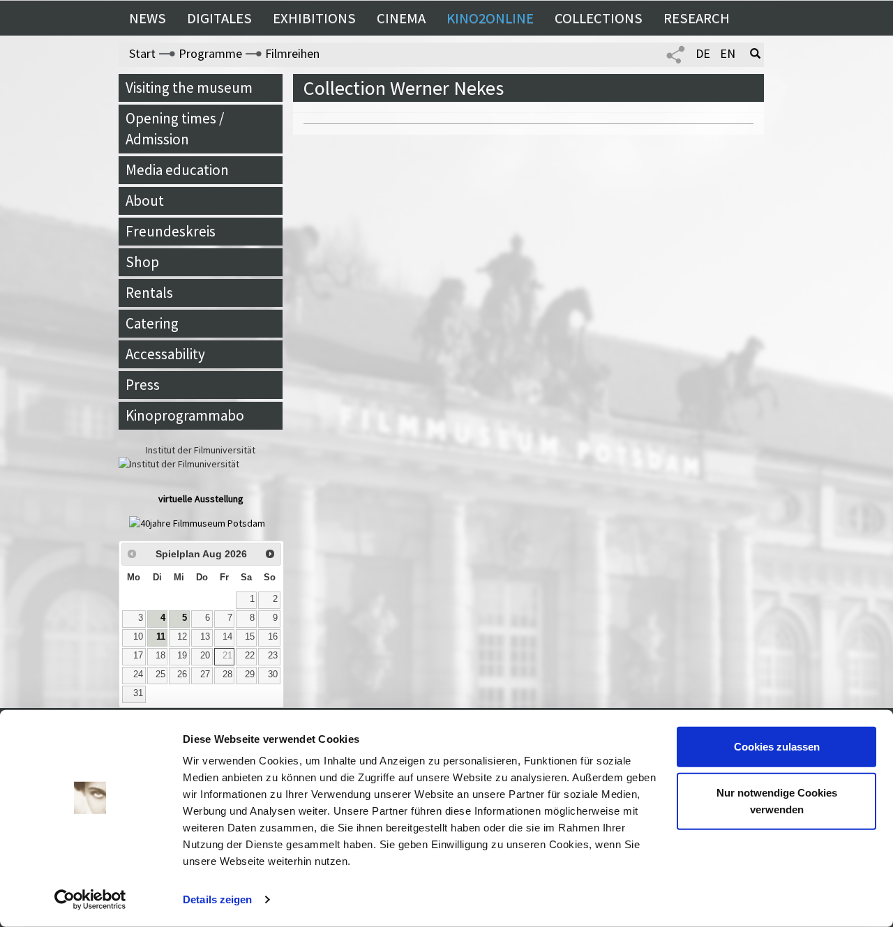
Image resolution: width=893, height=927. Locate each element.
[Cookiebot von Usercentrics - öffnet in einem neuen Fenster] (90, 899)
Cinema (401, 18)
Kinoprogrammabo (185, 415)
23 (273, 656)
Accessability (165, 354)
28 (227, 674)
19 (182, 656)
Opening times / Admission (175, 129)
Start (142, 53)
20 (205, 656)
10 (138, 637)
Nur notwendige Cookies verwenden (776, 800)
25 (160, 674)
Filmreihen (292, 53)
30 (273, 674)
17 (138, 656)
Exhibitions (314, 18)
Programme (210, 53)
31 (138, 693)
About (145, 200)
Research (696, 18)
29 (250, 674)
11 (160, 637)
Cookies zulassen (777, 747)
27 (205, 674)
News (147, 18)
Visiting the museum (189, 87)
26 (182, 674)
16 (273, 637)
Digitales (219, 18)
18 (160, 656)
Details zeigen (217, 899)
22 (250, 656)
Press (143, 384)
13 (205, 637)
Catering (152, 323)
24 (138, 674)
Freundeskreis (171, 231)
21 (227, 656)
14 (227, 637)
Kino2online (490, 18)
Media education (177, 169)
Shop (142, 262)
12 (182, 637)
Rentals (149, 292)
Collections (599, 18)
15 (250, 637)
